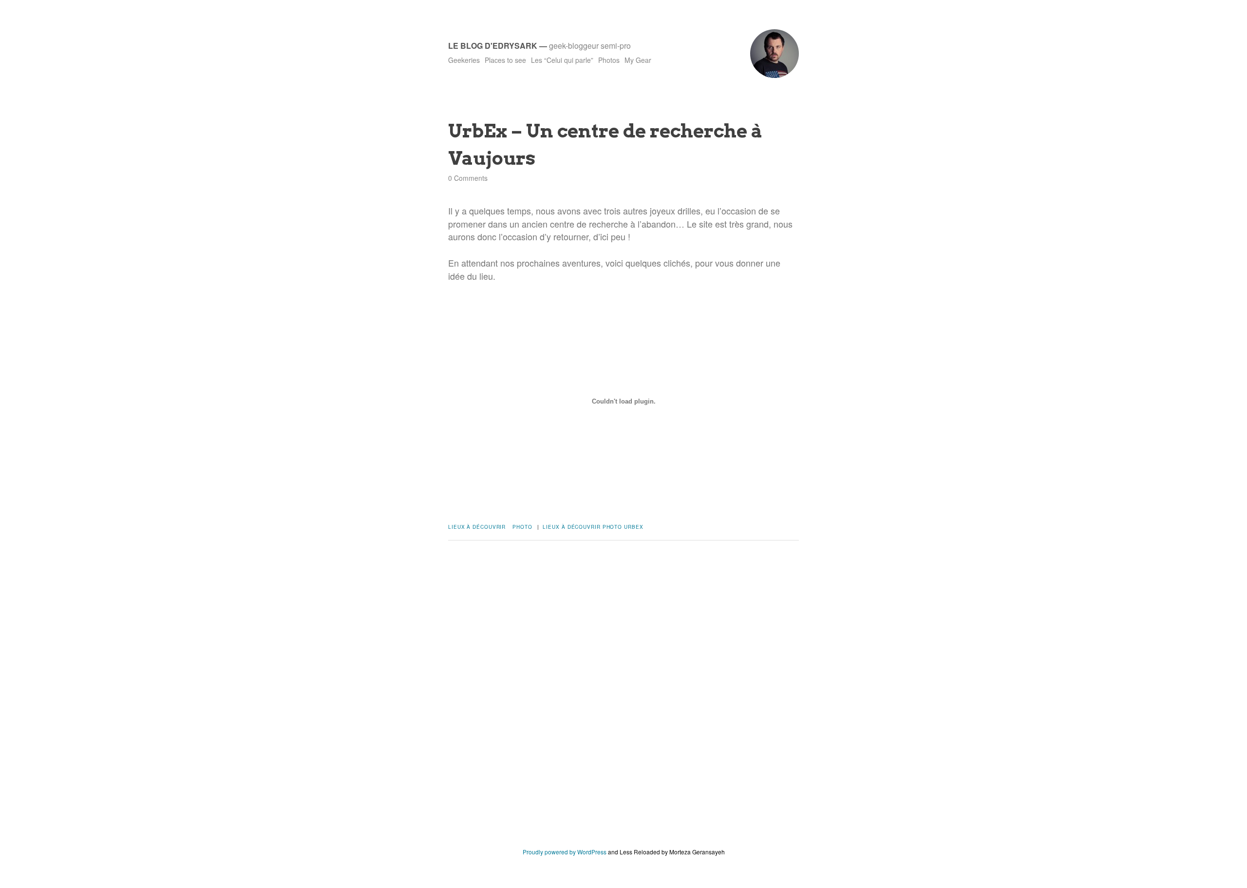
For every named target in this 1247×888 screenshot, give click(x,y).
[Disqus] (623, 701)
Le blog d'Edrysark (492, 45)
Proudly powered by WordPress (564, 852)
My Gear (637, 60)
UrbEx (633, 526)
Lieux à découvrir (477, 526)
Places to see (505, 60)
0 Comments (468, 178)
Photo (522, 526)
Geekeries (464, 60)
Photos (609, 60)
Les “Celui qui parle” (562, 60)
